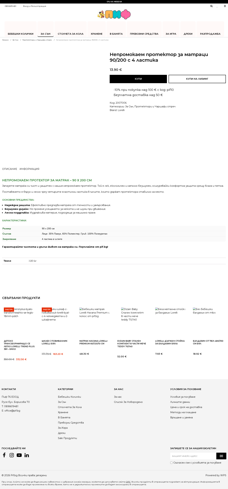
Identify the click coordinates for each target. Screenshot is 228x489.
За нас (118, 396)
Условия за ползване (182, 396)
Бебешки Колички (20, 33)
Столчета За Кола (70, 33)
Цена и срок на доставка (186, 407)
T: (3, 406)
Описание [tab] (9, 169)
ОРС (128, 481)
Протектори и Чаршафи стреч (154, 106)
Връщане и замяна (181, 417)
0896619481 (10, 6)
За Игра (171, 33)
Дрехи (188, 33)
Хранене (96, 33)
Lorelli (121, 110)
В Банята (116, 33)
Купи (138, 78)
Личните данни (180, 402)
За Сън (45, 33)
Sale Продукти (67, 438)
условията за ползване (206, 462)
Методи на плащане (183, 412)
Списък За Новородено (128, 402)
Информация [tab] (29, 169)
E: (3, 410)
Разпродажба (210, 33)
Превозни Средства (144, 33)
